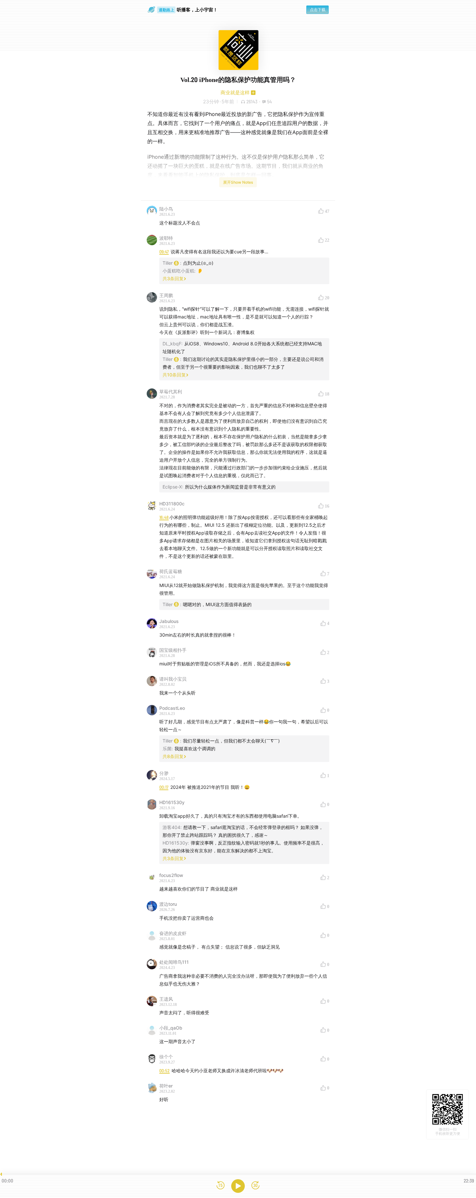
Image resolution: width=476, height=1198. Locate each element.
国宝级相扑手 (173, 650)
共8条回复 (173, 756)
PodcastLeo (172, 708)
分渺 (163, 773)
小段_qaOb (170, 1028)
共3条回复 (173, 278)
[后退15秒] (220, 1186)
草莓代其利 (170, 391)
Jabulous (169, 621)
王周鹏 (166, 295)
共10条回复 (174, 374)
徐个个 (166, 1056)
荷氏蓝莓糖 (170, 571)
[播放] (238, 1186)
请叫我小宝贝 (173, 679)
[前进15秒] (255, 1186)
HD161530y (172, 802)
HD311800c (172, 503)
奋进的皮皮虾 (173, 933)
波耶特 (166, 238)
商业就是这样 (235, 92)
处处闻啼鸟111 (174, 962)
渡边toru (168, 904)
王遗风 (166, 999)
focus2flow (171, 875)
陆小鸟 (166, 209)
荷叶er (166, 1086)
